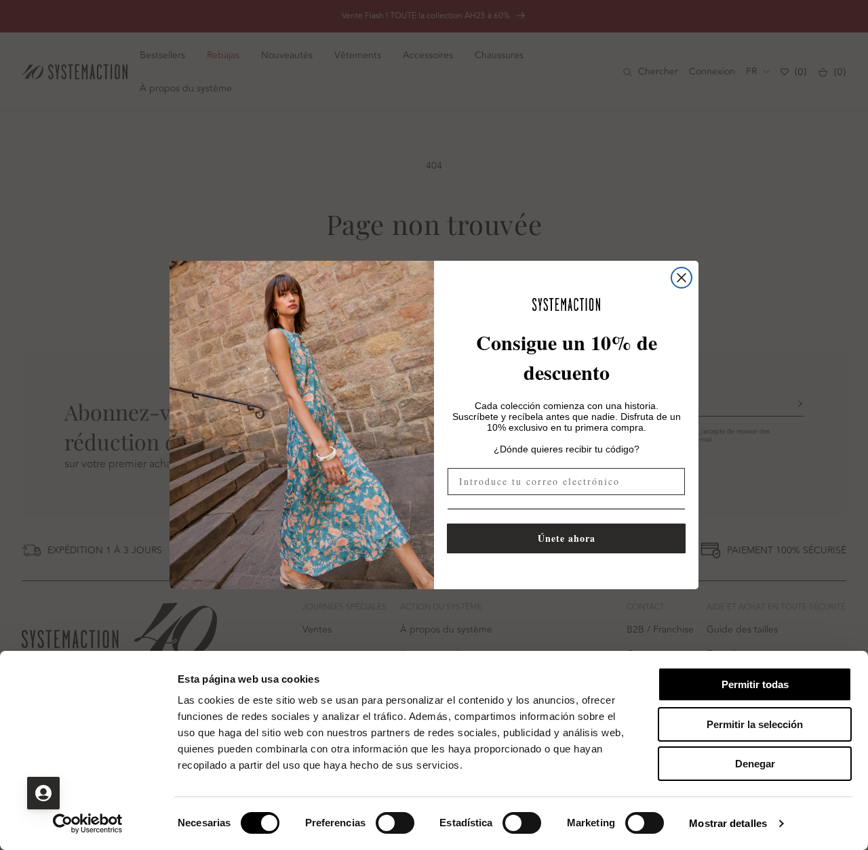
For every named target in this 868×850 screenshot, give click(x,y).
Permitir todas (755, 684)
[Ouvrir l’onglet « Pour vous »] (43, 793)
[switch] (395, 823)
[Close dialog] (681, 278)
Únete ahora (566, 538)
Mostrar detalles (728, 823)
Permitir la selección (755, 724)
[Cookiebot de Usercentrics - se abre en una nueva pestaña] (87, 823)
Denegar (755, 763)
